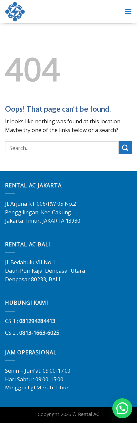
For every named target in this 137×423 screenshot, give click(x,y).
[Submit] (125, 147)
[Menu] (128, 11)
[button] (122, 408)
